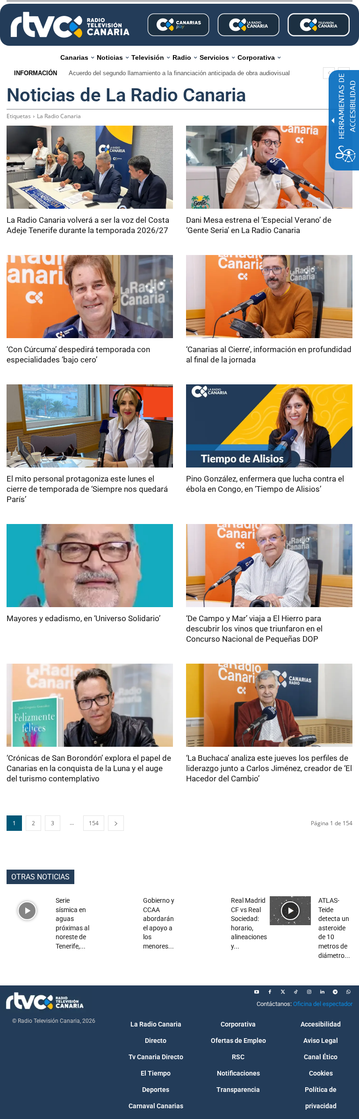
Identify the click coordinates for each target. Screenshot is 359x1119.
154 (94, 823)
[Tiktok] (296, 992)
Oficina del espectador (322, 1003)
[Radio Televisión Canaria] (70, 25)
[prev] (329, 73)
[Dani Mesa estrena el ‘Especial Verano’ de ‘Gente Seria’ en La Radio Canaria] (269, 167)
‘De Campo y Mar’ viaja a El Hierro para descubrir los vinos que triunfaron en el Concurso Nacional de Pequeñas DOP (254, 629)
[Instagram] (309, 992)
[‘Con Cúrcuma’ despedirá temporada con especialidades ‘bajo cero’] (90, 296)
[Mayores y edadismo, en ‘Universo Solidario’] (90, 565)
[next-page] (116, 823)
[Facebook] (270, 992)
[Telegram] (335, 992)
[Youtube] (256, 992)
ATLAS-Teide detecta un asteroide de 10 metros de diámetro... (334, 928)
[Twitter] (283, 992)
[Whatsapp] (348, 992)
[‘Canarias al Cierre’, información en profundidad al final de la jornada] (269, 296)
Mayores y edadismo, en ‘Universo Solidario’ (83, 618)
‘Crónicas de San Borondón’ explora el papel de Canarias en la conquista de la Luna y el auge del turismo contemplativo (89, 768)
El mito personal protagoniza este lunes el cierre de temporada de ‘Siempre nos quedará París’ (87, 489)
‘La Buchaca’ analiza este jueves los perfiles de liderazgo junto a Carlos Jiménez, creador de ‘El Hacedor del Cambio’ (269, 768)
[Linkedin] (322, 992)
